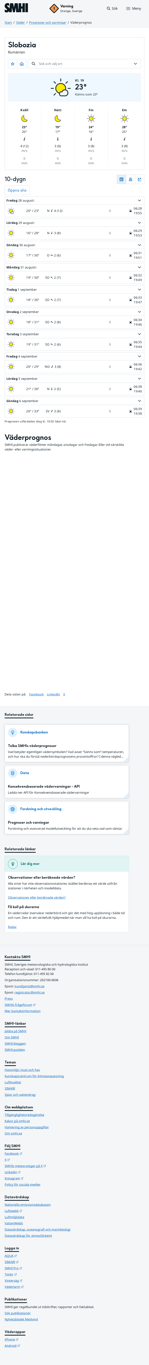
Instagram (33, 1178)
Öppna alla (17, 190)
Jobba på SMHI (15, 1031)
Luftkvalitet (13, 1082)
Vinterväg (32, 1280)
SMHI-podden (15, 1050)
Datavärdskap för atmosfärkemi (28, 1235)
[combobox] (84, 63)
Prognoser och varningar (47, 22)
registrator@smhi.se (30, 992)
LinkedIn (53, 694)
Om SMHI (12, 1037)
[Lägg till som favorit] (12, 63)
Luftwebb (32, 1211)
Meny (136, 8)
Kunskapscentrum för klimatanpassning (34, 1076)
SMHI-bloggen (15, 1043)
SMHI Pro (32, 1268)
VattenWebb (14, 1223)
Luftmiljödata (14, 1217)
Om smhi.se (13, 1133)
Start (8, 22)
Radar (12, 927)
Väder (20, 22)
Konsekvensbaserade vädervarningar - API (44, 786)
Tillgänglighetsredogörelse (24, 1115)
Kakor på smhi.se (17, 1121)
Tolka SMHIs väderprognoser (32, 746)
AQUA (30, 1255)
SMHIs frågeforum (39, 1004)
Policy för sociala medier (23, 1184)
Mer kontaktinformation (23, 1011)
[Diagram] (139, 179)
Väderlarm (33, 1286)
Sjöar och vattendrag (20, 1095)
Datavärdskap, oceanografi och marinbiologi (37, 1229)
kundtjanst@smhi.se (29, 986)
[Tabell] (121, 179)
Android (31, 1345)
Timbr (30, 1274)
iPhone (30, 1339)
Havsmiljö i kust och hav (22, 1070)
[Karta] (130, 179)
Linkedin (32, 1172)
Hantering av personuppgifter (27, 1127)
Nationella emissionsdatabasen (28, 1205)
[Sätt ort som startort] (21, 63)
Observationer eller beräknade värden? (37, 897)
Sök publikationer (18, 1313)
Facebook (36, 694)
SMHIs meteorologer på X (44, 1166)
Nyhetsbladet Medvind (21, 1319)
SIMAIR (10, 1088)
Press (9, 998)
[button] (112, 8)
